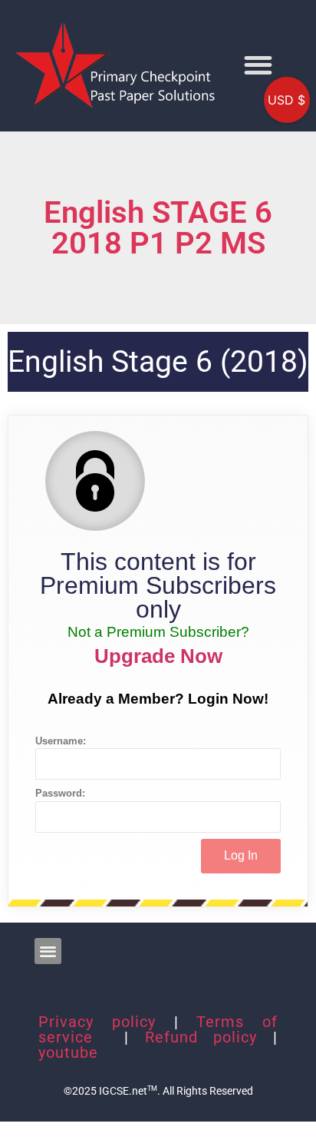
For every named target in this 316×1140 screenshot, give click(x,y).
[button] (258, 65)
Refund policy (201, 1037)
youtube (68, 1052)
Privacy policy (97, 1021)
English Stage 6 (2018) (158, 361)
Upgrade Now (158, 656)
